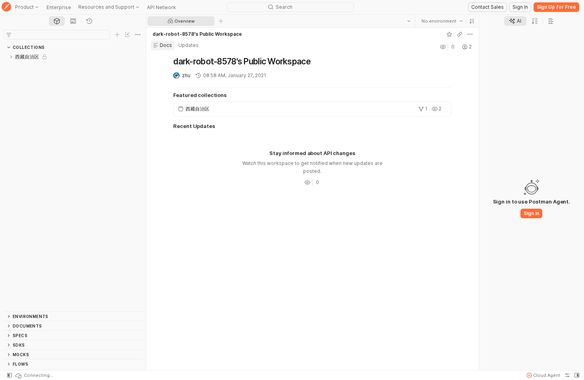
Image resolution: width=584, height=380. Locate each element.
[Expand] (11, 57)
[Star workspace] (449, 34)
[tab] (57, 21)
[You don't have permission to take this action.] (221, 21)
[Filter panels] (9, 35)
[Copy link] (460, 34)
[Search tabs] (409, 21)
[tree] (73, 181)
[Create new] (117, 34)
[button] (472, 21)
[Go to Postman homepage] (6, 7)
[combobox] (442, 21)
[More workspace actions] (470, 34)
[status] (33, 375)
